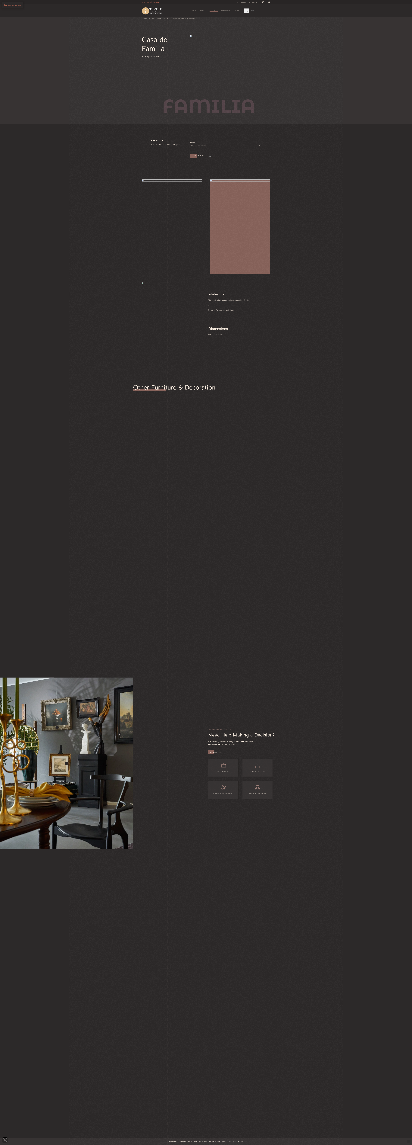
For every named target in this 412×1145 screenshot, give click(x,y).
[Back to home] (153, 11)
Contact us (215, 752)
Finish (192, 142)
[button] (99, 746)
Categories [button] (225, 11)
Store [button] (202, 11)
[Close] (409, 1141)
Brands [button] (213, 11)
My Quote (253, 2)
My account (242, 2)
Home (194, 11)
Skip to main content (12, 5)
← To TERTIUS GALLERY (150, 2)
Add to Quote (199, 155)
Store (144, 19)
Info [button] (237, 11)
